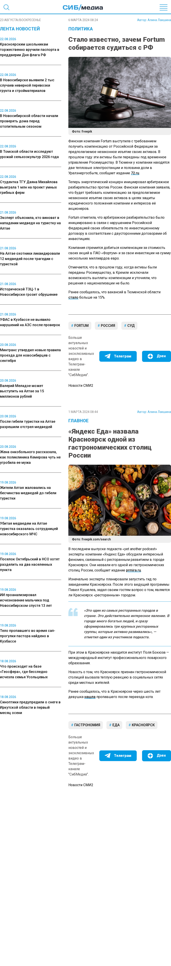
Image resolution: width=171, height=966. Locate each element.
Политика (80, 29)
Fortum (81, 325)
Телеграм (122, 356)
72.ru (135, 173)
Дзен (161, 356)
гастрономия (86, 725)
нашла (90, 697)
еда (116, 725)
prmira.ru (133, 570)
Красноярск (143, 725)
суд (130, 325)
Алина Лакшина (159, 20)
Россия (107, 325)
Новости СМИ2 (80, 385)
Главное (78, 420)
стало (73, 297)
